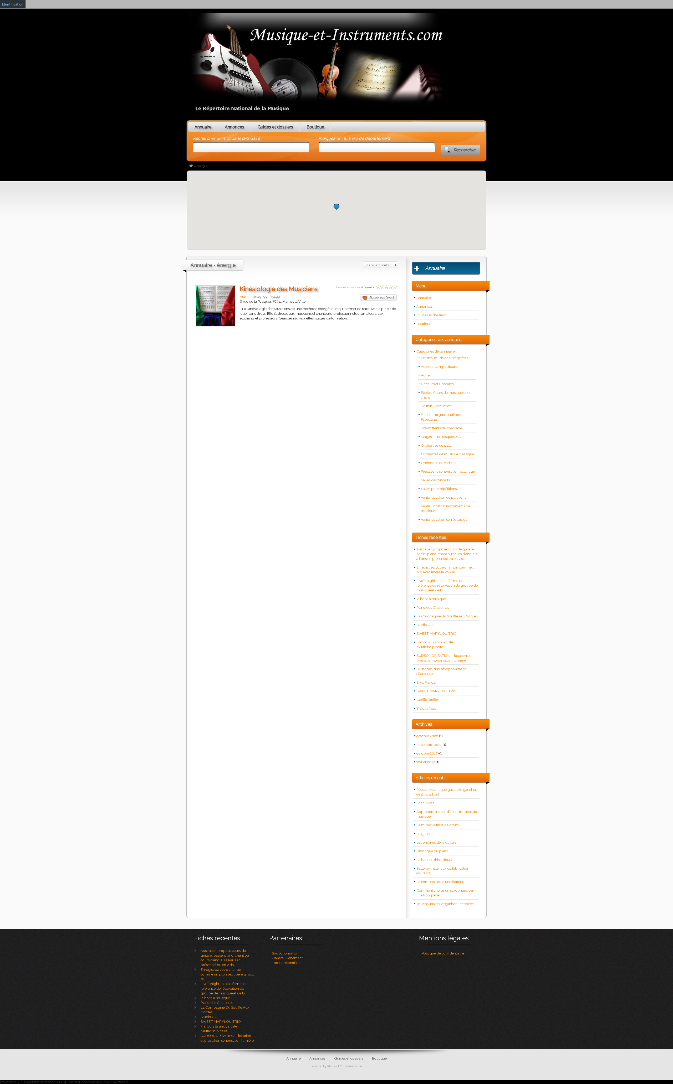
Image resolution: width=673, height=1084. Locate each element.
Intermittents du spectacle (441, 428)
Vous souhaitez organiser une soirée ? (446, 904)
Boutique (315, 127)
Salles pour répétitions (439, 489)
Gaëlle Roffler (427, 700)
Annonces (234, 127)
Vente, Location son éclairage (444, 519)
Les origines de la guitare (436, 842)
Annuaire (203, 127)
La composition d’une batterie (440, 882)
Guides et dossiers (275, 127)
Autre (244, 297)
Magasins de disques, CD (441, 437)
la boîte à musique (431, 599)
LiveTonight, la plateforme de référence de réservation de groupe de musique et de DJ (447, 585)
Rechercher (464, 149)
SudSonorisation (285, 953)
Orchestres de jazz (436, 445)
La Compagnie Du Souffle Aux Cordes (447, 616)
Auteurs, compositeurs (439, 366)
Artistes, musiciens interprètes (444, 358)
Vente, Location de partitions (443, 497)
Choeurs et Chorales (437, 384)
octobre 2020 (427, 736)
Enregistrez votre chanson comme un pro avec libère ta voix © (227, 974)
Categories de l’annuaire (435, 351)
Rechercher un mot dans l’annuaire (226, 138)
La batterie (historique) (434, 860)
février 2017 (425, 762)
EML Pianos (425, 682)
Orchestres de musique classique (447, 454)
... (350, 318)
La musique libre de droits (437, 825)
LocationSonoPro (286, 963)
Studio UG (424, 625)
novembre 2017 (429, 744)
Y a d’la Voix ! (426, 708)
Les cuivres (425, 803)
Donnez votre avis (348, 287)
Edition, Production (436, 406)
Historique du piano (432, 851)
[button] (336, 207)
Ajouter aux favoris (381, 297)
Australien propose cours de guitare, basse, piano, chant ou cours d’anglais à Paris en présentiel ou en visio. (446, 554)
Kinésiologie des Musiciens (279, 289)
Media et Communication (344, 1066)
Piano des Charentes (432, 607)
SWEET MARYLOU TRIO (436, 633)
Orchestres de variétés (438, 463)
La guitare (424, 834)
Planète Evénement (287, 958)
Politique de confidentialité (443, 953)
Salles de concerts (435, 480)
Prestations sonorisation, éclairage (448, 471)
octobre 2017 (426, 753)
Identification (12, 4)
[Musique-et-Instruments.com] (191, 166)
